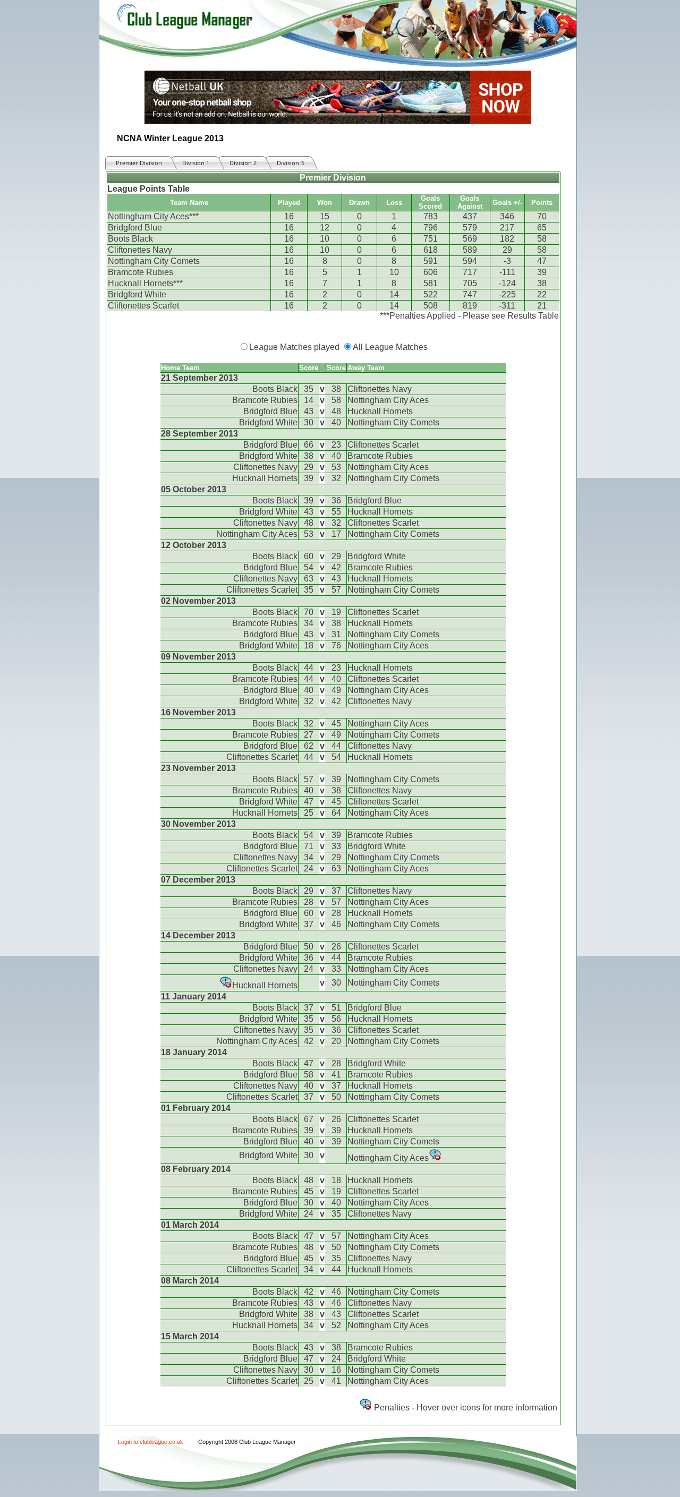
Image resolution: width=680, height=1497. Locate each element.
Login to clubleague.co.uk (150, 1442)
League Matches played (294, 347)
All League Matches (390, 347)
